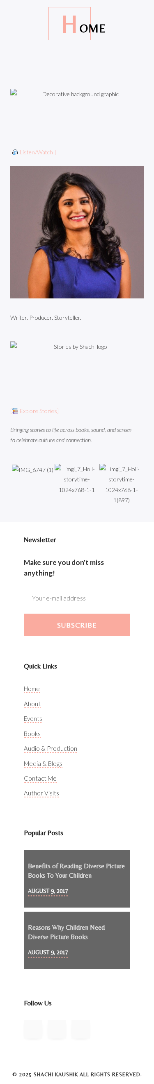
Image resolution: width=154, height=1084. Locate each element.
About (32, 703)
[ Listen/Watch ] (33, 152)
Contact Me (40, 778)
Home (32, 688)
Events (33, 718)
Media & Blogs (43, 763)
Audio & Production (50, 748)
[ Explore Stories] (34, 410)
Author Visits (41, 793)
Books (32, 733)
